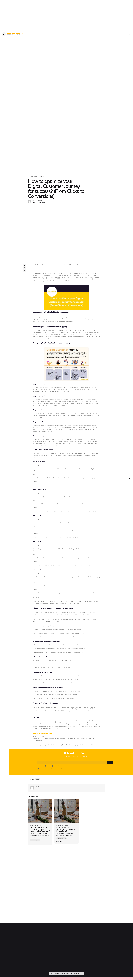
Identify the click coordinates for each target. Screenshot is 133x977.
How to (37, 779)
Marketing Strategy (32, 176)
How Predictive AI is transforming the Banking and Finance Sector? (66, 829)
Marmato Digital (39, 737)
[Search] (129, 34)
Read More (32, 843)
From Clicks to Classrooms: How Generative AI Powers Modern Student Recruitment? (40, 829)
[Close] (82, 973)
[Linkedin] (24, 270)
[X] (24, 267)
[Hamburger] (4, 34)
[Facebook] (24, 265)
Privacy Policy (76, 973)
